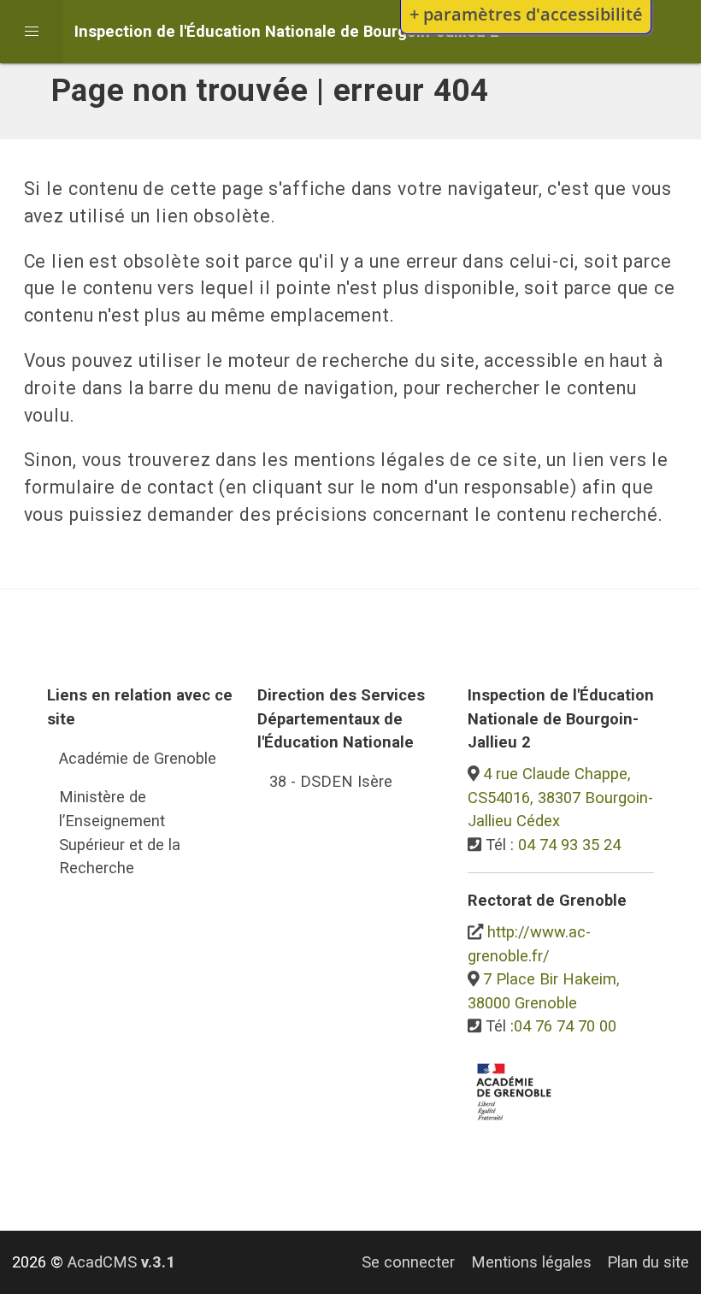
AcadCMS (121, 1262)
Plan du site (648, 1262)
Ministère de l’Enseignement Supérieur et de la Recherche (119, 832)
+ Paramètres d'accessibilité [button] (526, 14)
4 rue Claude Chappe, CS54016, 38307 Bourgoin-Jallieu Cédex (560, 797)
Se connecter (408, 1262)
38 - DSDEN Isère (330, 781)
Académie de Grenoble (137, 758)
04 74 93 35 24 (569, 845)
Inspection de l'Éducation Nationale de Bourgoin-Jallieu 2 (286, 31)
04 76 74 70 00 (565, 1026)
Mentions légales (531, 1262)
